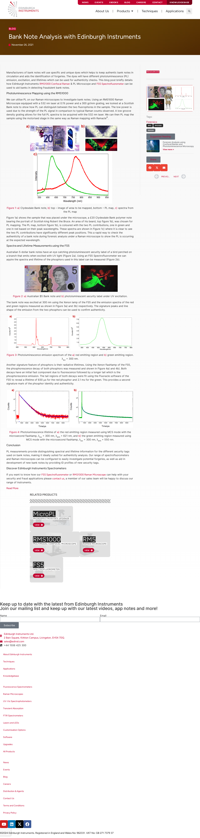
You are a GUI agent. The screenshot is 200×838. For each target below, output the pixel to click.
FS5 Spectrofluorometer (110, 83)
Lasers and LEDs (11, 722)
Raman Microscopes (13, 694)
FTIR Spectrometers (13, 715)
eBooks (113, 2)
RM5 (89, 539)
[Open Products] (132, 11)
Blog (127, 2)
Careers (141, 2)
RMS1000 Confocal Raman (55, 83)
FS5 (38, 565)
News (85, 2)
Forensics (151, 121)
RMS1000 (47, 539)
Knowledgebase (11, 676)
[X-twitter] (19, 824)
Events (99, 2)
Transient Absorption (13, 708)
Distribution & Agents (13, 791)
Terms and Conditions (13, 805)
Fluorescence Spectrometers (17, 687)
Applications (9, 668)
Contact (157, 2)
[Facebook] (27, 824)
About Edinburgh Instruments (17, 654)
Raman (151, 130)
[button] (189, 11)
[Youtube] (4, 824)
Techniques (9, 661)
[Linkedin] (12, 824)
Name (3, 615)
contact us (58, 478)
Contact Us (8, 798)
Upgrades (8, 744)
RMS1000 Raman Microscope (89, 474)
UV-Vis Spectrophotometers (17, 701)
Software (7, 737)
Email (103, 615)
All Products (9, 751)
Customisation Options (14, 730)
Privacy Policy (9, 812)
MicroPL (44, 514)
